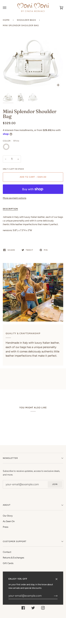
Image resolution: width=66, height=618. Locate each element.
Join (55, 484)
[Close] (58, 577)
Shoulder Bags (26, 20)
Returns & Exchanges (13, 557)
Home (6, 20)
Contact (7, 552)
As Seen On (9, 521)
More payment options (14, 198)
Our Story (8, 515)
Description (10, 209)
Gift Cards (8, 563)
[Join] (53, 596)
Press (5, 527)
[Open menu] (8, 7)
